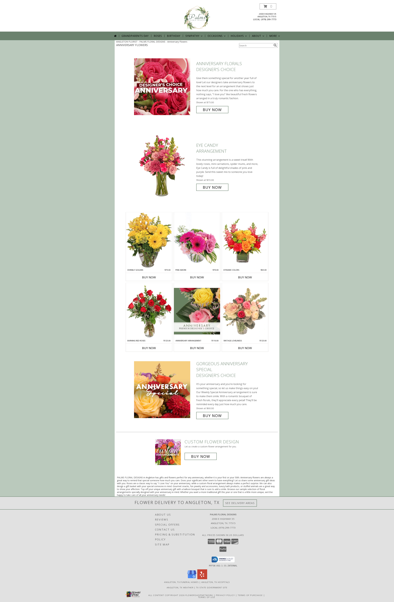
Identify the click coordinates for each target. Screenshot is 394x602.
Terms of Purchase (250, 595)
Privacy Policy (225, 595)
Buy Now (212, 109)
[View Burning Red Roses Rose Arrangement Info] (149, 311)
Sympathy (192, 36)
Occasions (215, 36)
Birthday (173, 36)
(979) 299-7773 (268, 19)
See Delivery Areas (240, 503)
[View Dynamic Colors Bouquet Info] (245, 240)
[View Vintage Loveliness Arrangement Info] (245, 311)
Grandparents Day (135, 36)
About (256, 36)
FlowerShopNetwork (199, 595)
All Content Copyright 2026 (166, 595)
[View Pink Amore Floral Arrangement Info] (197, 240)
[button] (268, 6)
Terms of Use (206, 597)
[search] (275, 45)
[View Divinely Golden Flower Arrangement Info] (149, 240)
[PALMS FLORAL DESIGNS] (197, 17)
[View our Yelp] (202, 578)
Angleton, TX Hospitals (215, 582)
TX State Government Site (211, 587)
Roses (158, 36)
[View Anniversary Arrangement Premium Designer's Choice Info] (197, 311)
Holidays (237, 36)
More (273, 36)
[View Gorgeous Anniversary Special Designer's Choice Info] (164, 389)
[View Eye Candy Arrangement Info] (164, 166)
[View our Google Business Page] (192, 578)
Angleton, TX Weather (180, 587)
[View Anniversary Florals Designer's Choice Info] (164, 86)
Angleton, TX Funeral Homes (181, 582)
